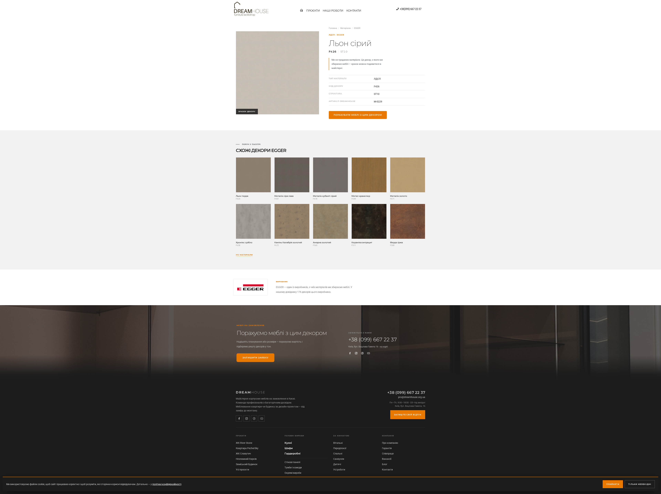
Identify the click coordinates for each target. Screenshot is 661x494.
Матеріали (345, 28)
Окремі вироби (293, 472)
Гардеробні (292, 453)
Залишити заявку (255, 357)
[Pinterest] (362, 353)
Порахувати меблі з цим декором (358, 115)
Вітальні (338, 443)
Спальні (337, 453)
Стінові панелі (292, 462)
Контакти (387, 469)
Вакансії (386, 459)
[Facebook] (350, 353)
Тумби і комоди (293, 467)
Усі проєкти (242, 469)
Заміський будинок (247, 464)
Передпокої (339, 448)
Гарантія (387, 448)
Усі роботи (339, 469)
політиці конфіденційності (166, 484)
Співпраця (388, 453)
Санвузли (338, 459)
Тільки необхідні (639, 484)
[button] (313, 10)
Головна (333, 28)
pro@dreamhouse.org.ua (411, 397)
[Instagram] (356, 353)
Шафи (289, 448)
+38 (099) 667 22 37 (372, 340)
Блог (384, 464)
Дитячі (337, 464)
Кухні (288, 442)
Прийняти (613, 484)
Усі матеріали (244, 255)
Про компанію (390, 443)
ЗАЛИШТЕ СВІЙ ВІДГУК (407, 414)
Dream (251, 392)
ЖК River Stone (244, 443)
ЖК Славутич (243, 453)
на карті (384, 346)
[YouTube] (368, 353)
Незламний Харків (246, 459)
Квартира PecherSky (247, 448)
